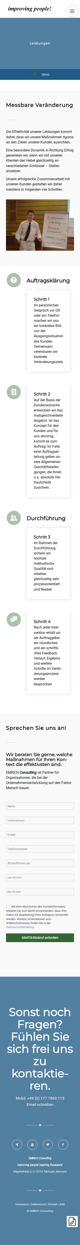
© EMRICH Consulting (40, 1211)
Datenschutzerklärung (20, 927)
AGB (62, 1204)
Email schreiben (40, 1104)
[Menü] (72, 11)
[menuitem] (72, 11)
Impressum (22, 1204)
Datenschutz (38, 1204)
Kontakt (53, 1204)
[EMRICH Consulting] (33, 9)
